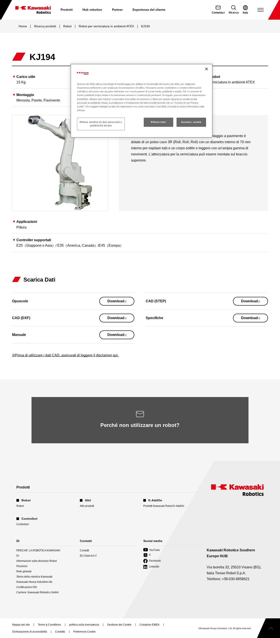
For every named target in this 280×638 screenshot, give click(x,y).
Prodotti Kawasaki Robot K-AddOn (163, 505)
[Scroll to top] (268, 628)
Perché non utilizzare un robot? (140, 425)
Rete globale (24, 571)
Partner (117, 9)
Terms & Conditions (49, 625)
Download (120, 302)
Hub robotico (92, 9)
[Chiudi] (206, 69)
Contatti (84, 550)
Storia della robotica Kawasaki (34, 576)
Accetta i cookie (191, 122)
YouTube (151, 550)
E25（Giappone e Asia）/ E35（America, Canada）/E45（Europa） (69, 245)
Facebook (152, 561)
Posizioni (21, 566)
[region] (141, 101)
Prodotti (67, 9)
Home (23, 26)
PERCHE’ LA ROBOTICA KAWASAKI (38, 550)
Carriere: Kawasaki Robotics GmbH (37, 592)
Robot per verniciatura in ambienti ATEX (106, 26)
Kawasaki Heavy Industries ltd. (34, 581)
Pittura (21, 227)
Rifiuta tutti (158, 122)
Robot (67, 26)
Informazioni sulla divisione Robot (36, 560)
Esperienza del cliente (149, 9)
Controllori (22, 524)
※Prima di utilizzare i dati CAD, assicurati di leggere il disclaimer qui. (65, 355)
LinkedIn (151, 567)
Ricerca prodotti (45, 26)
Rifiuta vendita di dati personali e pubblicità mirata (101, 124)
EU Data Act (87, 556)
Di (17, 555)
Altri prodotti (87, 505)
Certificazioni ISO (26, 587)
